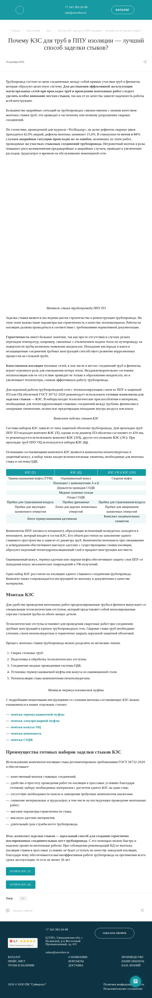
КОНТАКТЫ (76, 961)
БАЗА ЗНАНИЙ (131, 965)
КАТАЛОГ (123, 9)
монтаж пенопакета (26, 733)
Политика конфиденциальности (124, 984)
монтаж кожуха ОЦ (26, 727)
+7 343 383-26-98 (76, 7)
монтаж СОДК (22, 740)
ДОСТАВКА (75, 965)
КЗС (23, 898)
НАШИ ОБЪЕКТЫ (133, 961)
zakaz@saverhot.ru (57, 952)
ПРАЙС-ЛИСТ (16, 961)
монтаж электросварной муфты (35, 721)
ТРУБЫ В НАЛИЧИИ (21, 965)
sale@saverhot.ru (75, 12)
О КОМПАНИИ (77, 957)
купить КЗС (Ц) (20, 884)
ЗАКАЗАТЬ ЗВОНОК (114, 933)
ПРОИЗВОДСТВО (132, 957)
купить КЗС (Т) (20, 871)
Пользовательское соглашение (123, 989)
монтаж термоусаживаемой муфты (37, 714)
